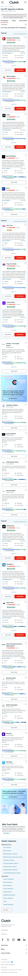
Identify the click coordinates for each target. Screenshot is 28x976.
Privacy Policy (4, 959)
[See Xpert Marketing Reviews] (11, 158)
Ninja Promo (10, 602)
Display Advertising (8, 888)
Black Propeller (11, 76)
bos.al (8, 188)
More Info (13, 65)
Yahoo (5, 901)
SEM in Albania (7, 850)
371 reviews (18, 40)
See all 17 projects (6, 317)
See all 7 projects (6, 240)
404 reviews (18, 566)
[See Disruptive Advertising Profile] (4, 38)
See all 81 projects (6, 91)
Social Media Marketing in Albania (12, 873)
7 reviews (17, 227)
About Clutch (4, 945)
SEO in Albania (7, 847)
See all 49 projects (6, 130)
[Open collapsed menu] (2, 2)
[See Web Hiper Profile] (3, 762)
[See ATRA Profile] (4, 115)
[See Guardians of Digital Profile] (3, 406)
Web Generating (11, 678)
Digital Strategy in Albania (10, 866)
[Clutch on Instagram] (13, 939)
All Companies (4, 20)
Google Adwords (7, 892)
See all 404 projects (6, 579)
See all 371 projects (6, 53)
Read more (4, 354)
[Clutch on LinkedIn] (24, 939)
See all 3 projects (6, 200)
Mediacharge (10, 526)
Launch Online (11, 302)
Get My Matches (13, 398)
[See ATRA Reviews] (12, 116)
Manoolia (9, 733)
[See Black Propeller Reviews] (12, 78)
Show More (22, 53)
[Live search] (25, 2)
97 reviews (17, 604)
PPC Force (10, 225)
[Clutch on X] (8, 939)
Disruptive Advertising (13, 38)
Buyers (3, 949)
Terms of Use (4, 967)
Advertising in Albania (8, 860)
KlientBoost (10, 564)
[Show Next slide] (25, 63)
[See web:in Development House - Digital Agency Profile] (3, 644)
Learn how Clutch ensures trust (16, 17)
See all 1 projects (6, 168)
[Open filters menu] (25, 24)
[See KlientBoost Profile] (4, 565)
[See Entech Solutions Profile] (3, 434)
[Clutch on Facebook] (2, 939)
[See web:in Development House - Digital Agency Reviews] (11, 647)
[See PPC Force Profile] (4, 226)
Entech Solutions (11, 433)
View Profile (8, 70)
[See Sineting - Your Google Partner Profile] (3, 344)
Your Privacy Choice (5, 962)
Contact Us (4, 934)
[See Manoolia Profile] (3, 734)
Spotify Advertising (8, 898)
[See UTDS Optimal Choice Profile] (3, 463)
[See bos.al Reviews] (11, 190)
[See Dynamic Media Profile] (3, 491)
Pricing (14, 20)
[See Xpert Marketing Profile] (3, 157)
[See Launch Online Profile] (4, 303)
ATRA (8, 115)
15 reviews (17, 266)
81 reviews (17, 78)
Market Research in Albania (10, 854)
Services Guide (23, 20)
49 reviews (17, 116)
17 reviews (17, 304)
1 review (17, 158)
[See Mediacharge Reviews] (12, 527)
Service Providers (5, 953)
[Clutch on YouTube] (18, 939)
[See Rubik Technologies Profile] (3, 705)
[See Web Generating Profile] (3, 679)
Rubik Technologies (11, 705)
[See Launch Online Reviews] (12, 304)
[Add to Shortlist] (25, 37)
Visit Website (20, 70)
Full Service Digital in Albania (10, 863)
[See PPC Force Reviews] (12, 227)
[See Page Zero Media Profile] (4, 264)
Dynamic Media (10, 490)
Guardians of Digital (12, 405)
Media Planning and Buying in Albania (13, 857)
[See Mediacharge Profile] (4, 526)
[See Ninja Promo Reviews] (12, 604)
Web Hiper (9, 762)
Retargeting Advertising (9, 895)
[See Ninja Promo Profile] (4, 603)
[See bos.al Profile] (3, 189)
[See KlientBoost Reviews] (12, 566)
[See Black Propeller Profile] (4, 77)
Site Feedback (4, 930)
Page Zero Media (12, 264)
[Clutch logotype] (14, 2)
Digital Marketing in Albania (10, 869)
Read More (6, 833)
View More (6, 910)
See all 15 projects (6, 279)
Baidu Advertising (7, 882)
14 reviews (17, 528)
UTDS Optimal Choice (12, 462)
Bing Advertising (7, 885)
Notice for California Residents (8, 964)
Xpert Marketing (11, 156)
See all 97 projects (6, 617)
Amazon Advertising (8, 879)
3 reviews (17, 190)
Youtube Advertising (8, 904)
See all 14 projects (6, 541)
